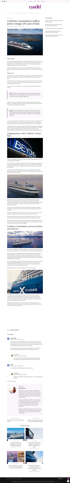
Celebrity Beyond (14, 199)
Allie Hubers (16, 354)
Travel (38, 1)
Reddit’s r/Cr (16, 102)
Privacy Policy (56, 481)
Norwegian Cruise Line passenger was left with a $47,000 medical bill (16, 444)
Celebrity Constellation (14, 330)
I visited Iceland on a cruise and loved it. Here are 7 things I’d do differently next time (54, 36)
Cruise (34, 1)
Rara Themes (44, 481)
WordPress (52, 481)
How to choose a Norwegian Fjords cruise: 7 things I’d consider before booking (53, 32)
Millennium (9, 171)
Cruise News (10, 18)
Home (30, 1)
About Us (43, 1)
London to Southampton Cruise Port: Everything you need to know (54, 21)
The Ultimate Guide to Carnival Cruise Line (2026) (54, 28)
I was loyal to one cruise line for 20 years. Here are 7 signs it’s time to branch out (53, 25)
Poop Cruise (9, 82)
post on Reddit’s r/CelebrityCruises (16, 86)
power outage (10, 164)
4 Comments (22, 26)
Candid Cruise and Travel (21, 481)
